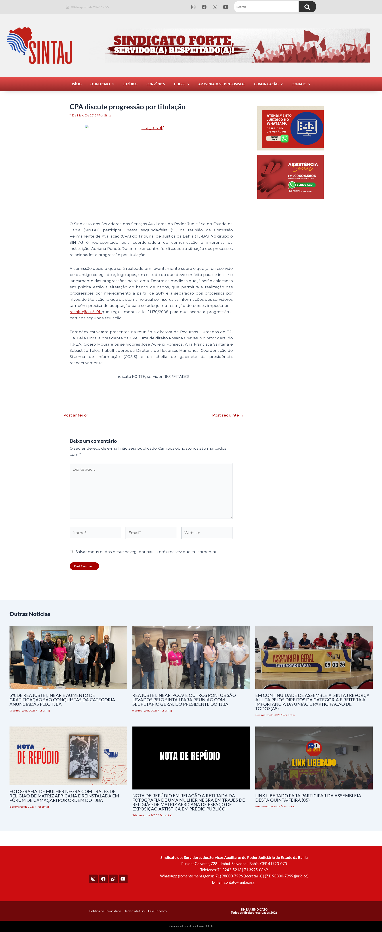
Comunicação (266, 84)
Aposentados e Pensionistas (221, 84)
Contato (299, 84)
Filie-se (179, 84)
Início (77, 84)
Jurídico (130, 84)
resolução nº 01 (86, 312)
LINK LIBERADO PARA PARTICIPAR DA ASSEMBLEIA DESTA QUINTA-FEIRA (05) (308, 798)
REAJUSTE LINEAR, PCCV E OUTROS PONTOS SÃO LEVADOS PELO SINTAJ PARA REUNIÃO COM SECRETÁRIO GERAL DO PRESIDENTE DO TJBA (184, 699)
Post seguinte (228, 415)
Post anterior (73, 415)
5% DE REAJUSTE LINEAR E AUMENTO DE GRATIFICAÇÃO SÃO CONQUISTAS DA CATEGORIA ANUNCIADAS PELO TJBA (62, 699)
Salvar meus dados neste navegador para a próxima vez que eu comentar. (146, 552)
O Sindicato (100, 84)
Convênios (156, 84)
